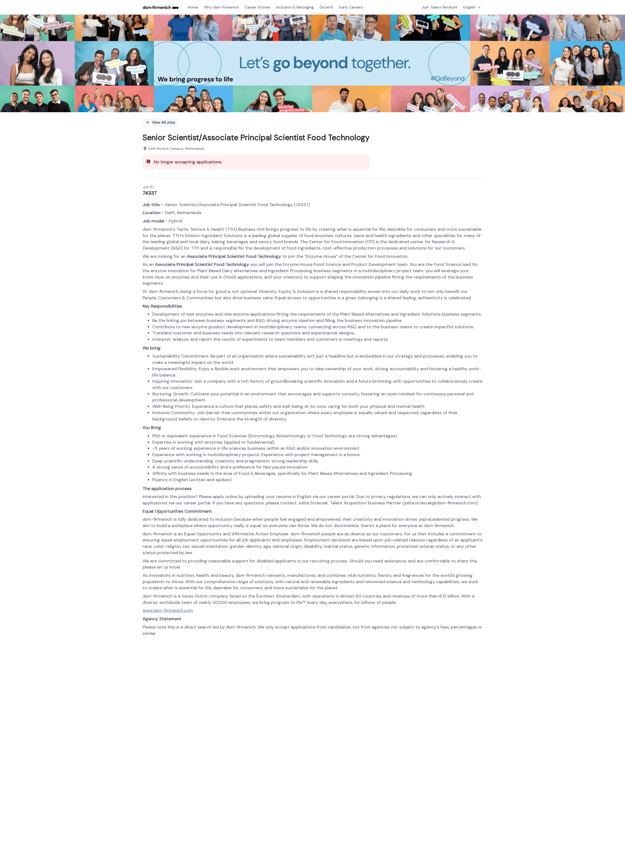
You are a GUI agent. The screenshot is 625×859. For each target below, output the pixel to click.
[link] (160, 7)
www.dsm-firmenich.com (168, 610)
